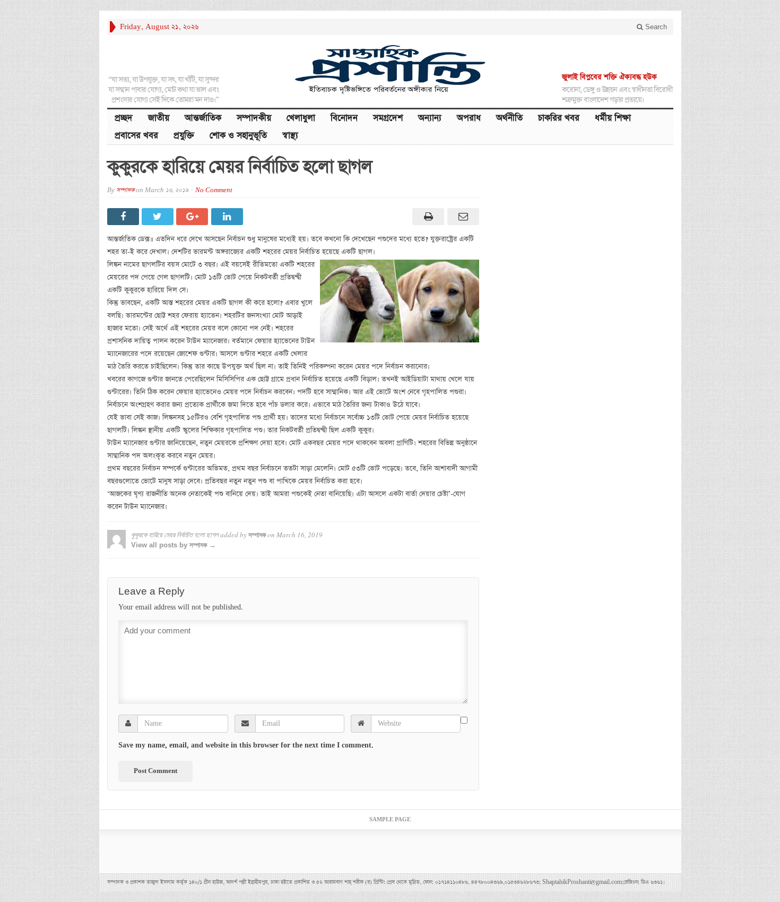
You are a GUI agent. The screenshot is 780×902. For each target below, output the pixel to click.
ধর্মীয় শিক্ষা (613, 118)
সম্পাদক (125, 190)
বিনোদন (344, 118)
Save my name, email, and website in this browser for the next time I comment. (246, 745)
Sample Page (390, 820)
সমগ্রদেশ (388, 118)
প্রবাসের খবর (136, 136)
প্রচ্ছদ (124, 118)
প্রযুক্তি (184, 136)
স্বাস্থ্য (290, 136)
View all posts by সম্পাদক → (173, 545)
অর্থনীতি (509, 118)
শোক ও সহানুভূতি (238, 136)
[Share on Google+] (193, 216)
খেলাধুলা (301, 118)
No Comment (213, 190)
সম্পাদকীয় (254, 118)
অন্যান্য (429, 118)
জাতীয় (158, 118)
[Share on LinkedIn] (228, 216)
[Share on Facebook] (124, 216)
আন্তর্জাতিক (203, 118)
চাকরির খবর (558, 118)
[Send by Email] (461, 216)
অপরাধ (469, 118)
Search (655, 27)
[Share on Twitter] (159, 216)
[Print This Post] (427, 216)
